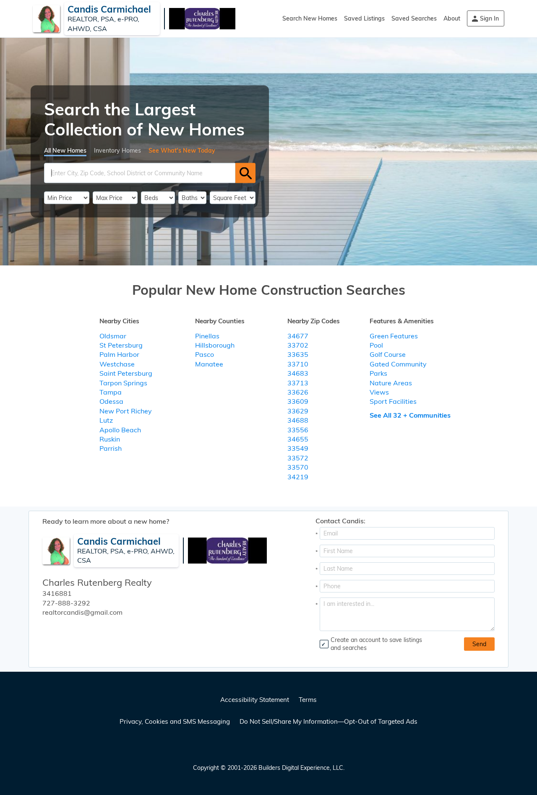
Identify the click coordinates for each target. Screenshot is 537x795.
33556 (297, 430)
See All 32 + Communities (410, 415)
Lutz (106, 420)
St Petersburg (121, 345)
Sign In (489, 18)
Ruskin (109, 439)
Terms (308, 700)
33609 (297, 401)
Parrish (110, 448)
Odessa (111, 401)
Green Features (394, 336)
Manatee (209, 364)
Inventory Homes (117, 150)
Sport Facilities (393, 401)
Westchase (117, 364)
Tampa (110, 392)
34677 (297, 336)
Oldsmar (112, 336)
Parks (378, 373)
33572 (297, 458)
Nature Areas (391, 383)
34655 (297, 439)
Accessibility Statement (254, 700)
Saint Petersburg (125, 373)
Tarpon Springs (123, 383)
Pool (376, 345)
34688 (297, 420)
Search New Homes (309, 18)
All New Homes (65, 150)
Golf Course (388, 354)
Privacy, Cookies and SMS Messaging (175, 721)
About (451, 18)
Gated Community (398, 364)
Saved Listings (364, 18)
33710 (297, 364)
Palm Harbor (119, 354)
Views (379, 392)
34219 (297, 477)
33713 (297, 383)
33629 (297, 411)
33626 (297, 392)
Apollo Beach (120, 430)
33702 (297, 345)
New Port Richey (125, 411)
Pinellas (207, 336)
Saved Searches (414, 18)
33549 (297, 448)
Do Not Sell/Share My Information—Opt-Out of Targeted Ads (328, 721)
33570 (297, 467)
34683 (297, 373)
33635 (297, 354)
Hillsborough (215, 345)
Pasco (204, 354)
